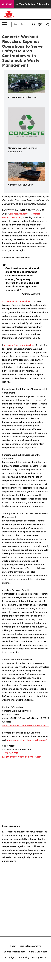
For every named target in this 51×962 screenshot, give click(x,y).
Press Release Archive (30, 946)
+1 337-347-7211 (10, 753)
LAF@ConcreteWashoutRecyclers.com (21, 756)
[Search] (33, 24)
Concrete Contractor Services (19, 345)
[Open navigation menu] (4, 24)
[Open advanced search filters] (40, 24)
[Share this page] (47, 24)
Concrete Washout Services (16, 301)
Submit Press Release (15, 951)
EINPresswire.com (18, 213)
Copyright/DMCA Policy (17, 957)
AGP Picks (7, 4)
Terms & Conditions (37, 951)
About (13, 946)
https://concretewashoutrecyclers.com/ (27, 740)
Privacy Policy (39, 957)
